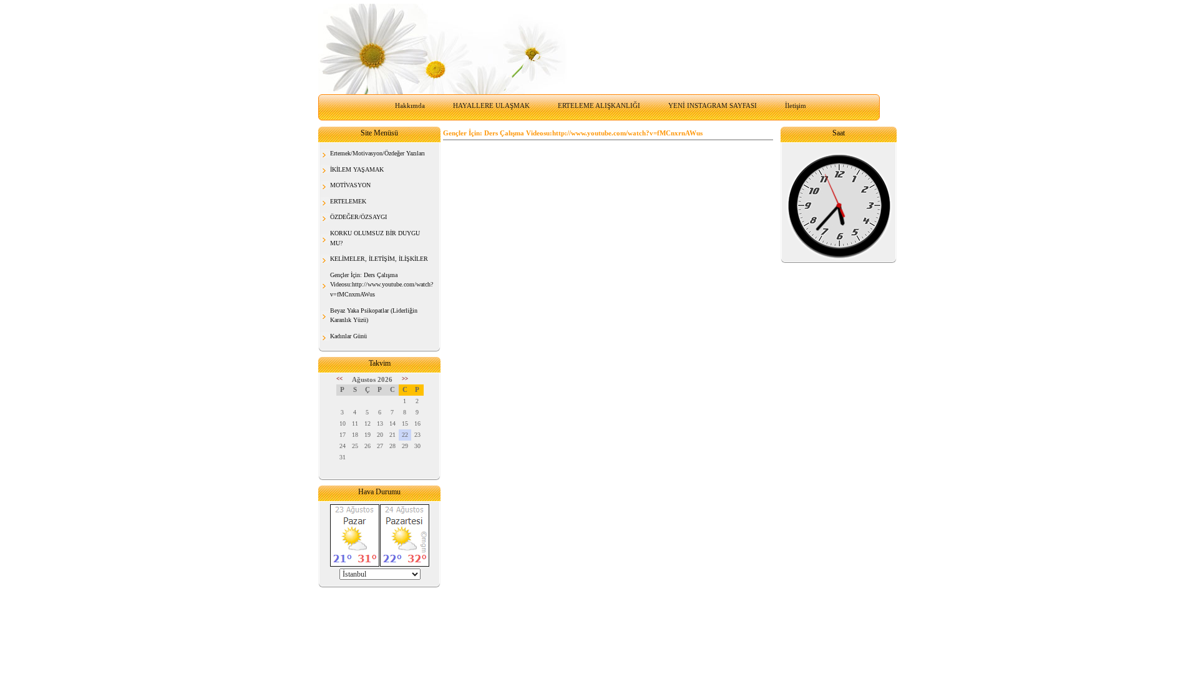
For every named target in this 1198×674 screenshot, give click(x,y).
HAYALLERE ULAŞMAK (491, 105)
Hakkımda (410, 105)
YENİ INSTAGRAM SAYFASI (712, 105)
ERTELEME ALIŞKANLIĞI (599, 105)
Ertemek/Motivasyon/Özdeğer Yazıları (377, 153)
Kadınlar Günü (348, 336)
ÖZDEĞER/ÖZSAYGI (358, 216)
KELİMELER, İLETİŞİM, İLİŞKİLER (379, 258)
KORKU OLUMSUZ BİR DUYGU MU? (375, 238)
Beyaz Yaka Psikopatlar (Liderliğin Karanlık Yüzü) (373, 315)
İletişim (795, 105)
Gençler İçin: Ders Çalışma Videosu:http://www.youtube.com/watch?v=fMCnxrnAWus (381, 284)
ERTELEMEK (348, 201)
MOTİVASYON (350, 185)
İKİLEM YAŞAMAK (357, 169)
